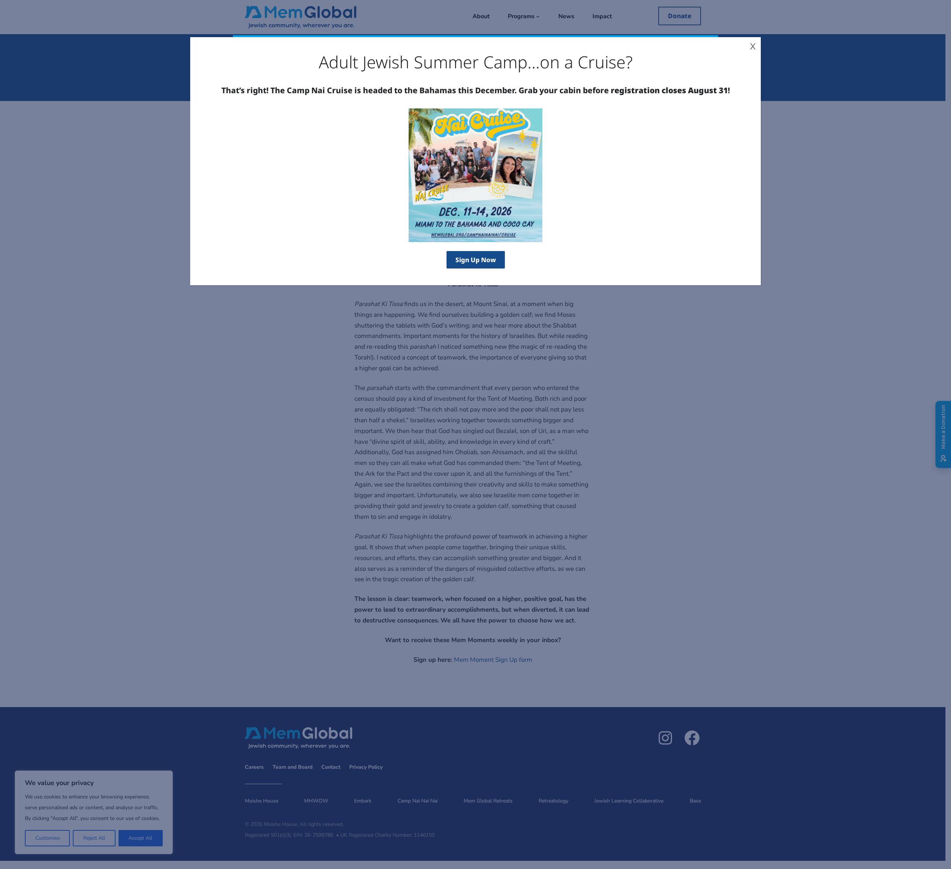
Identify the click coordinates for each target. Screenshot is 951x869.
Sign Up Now (475, 260)
